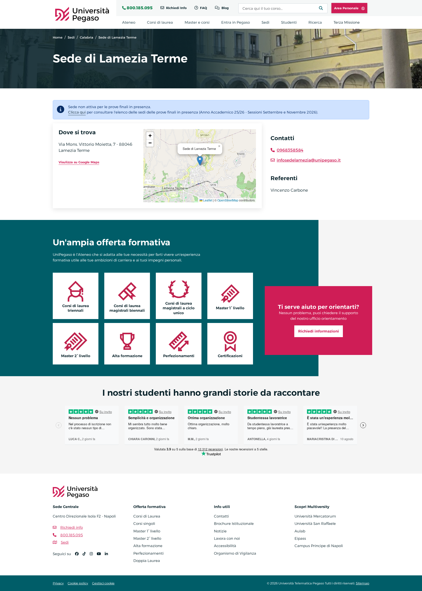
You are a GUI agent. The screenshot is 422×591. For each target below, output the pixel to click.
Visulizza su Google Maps (79, 162)
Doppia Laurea (146, 560)
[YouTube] (101, 556)
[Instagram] (93, 556)
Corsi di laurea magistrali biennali (127, 308)
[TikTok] (86, 556)
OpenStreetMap (227, 200)
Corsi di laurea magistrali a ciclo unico (179, 308)
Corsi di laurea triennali (75, 308)
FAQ (203, 8)
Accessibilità (225, 545)
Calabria (86, 37)
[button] (200, 161)
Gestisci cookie (103, 583)
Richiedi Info (176, 8)
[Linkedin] (108, 556)
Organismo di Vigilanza (235, 553)
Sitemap (362, 583)
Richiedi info (71, 527)
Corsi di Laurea (146, 516)
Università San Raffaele (315, 523)
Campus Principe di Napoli (319, 545)
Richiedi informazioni (318, 331)
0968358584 (290, 150)
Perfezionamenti (178, 355)
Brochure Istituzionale (234, 523)
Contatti (221, 516)
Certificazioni (230, 355)
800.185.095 (140, 7)
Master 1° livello (230, 308)
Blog (225, 8)
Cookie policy (78, 583)
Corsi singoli (144, 523)
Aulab (300, 531)
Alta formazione (127, 355)
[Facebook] (79, 556)
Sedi (71, 37)
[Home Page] (82, 14)
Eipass (300, 538)
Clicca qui (77, 112)
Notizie (220, 531)
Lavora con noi (227, 538)
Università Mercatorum (315, 516)
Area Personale (346, 8)
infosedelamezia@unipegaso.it (309, 160)
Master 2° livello (75, 355)
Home (58, 37)
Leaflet (207, 200)
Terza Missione (347, 22)
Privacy (58, 583)
